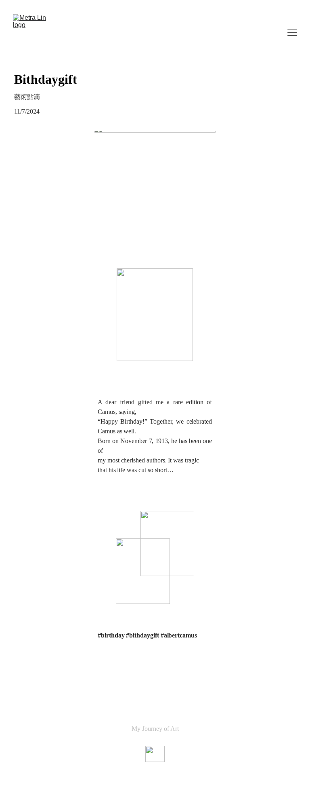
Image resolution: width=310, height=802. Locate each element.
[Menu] (292, 32)
